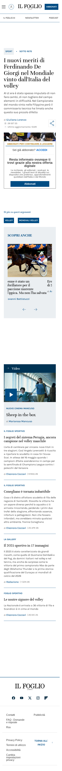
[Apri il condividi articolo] (52, 123)
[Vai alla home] (30, 7)
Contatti (10, 715)
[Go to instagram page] (38, 698)
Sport (8, 51)
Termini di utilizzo (16, 745)
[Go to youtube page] (21, 698)
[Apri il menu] (3, 6)
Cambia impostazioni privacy (13, 757)
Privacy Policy (14, 740)
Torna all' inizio (41, 742)
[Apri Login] (11, 7)
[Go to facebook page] (13, 698)
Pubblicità (39, 715)
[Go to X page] (29, 698)
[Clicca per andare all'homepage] (30, 687)
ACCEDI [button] (41, 150)
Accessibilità (13, 750)
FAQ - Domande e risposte (15, 721)
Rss (8, 727)
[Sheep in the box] (30, 387)
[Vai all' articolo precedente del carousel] (24, 309)
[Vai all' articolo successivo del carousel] (35, 309)
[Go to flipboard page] (46, 698)
